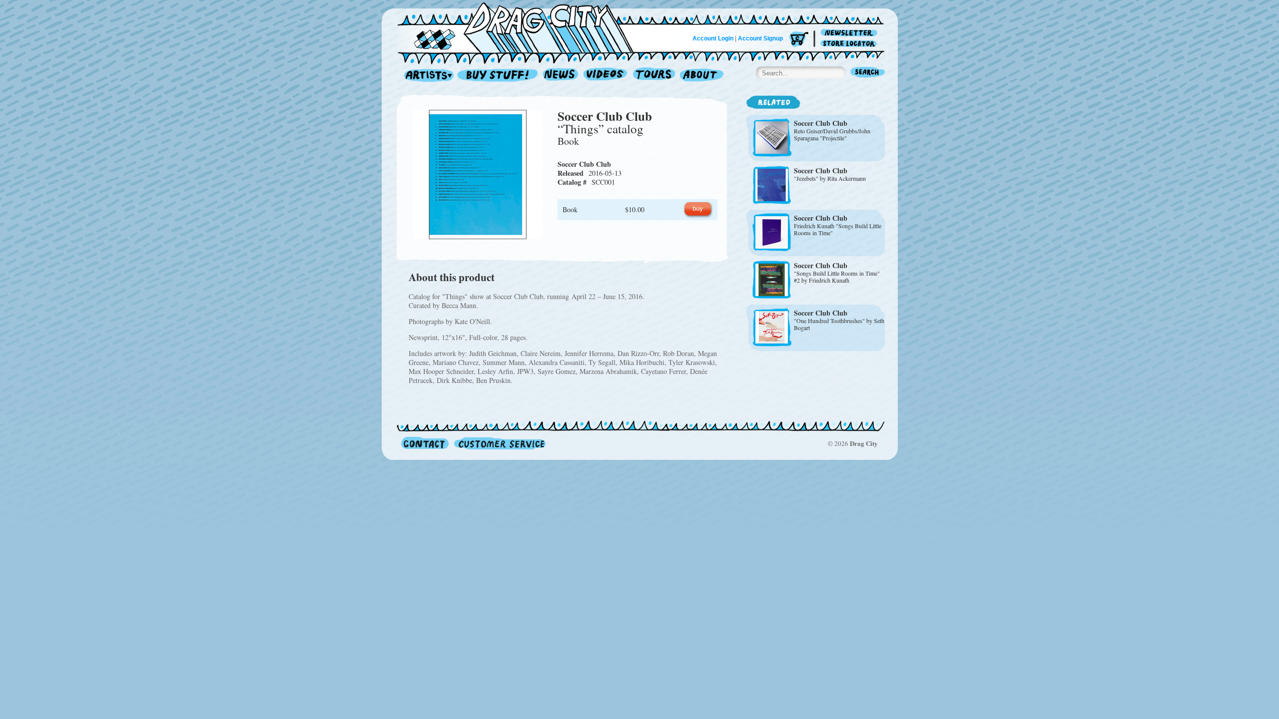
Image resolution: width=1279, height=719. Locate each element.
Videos (606, 75)
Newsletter (850, 33)
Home (521, 27)
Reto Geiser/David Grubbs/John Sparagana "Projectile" (832, 134)
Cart (799, 39)
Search (867, 73)
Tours (654, 75)
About (701, 75)
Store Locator (850, 43)
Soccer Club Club (605, 116)
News (561, 75)
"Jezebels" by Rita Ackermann (830, 178)
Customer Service (499, 443)
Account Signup (760, 38)
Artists (426, 75)
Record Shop (498, 75)
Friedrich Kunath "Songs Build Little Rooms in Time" (837, 229)
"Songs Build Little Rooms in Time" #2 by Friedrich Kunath (837, 276)
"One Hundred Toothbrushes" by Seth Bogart (839, 324)
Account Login (712, 38)
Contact (425, 443)
